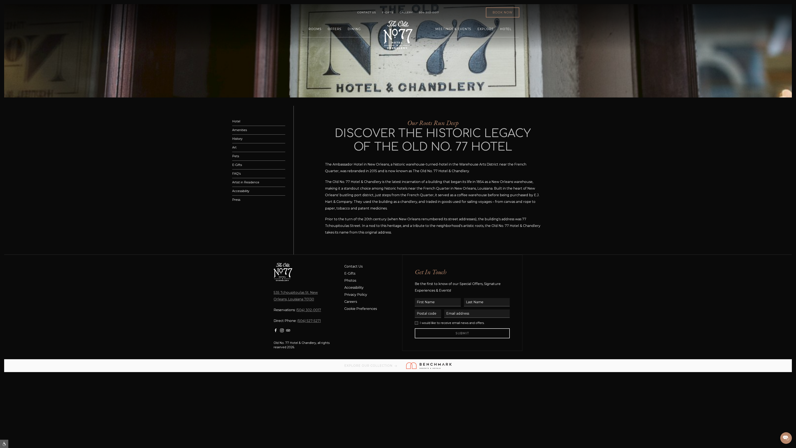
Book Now (503, 12)
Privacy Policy (355, 295)
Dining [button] (354, 29)
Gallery (406, 12)
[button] (4, 444)
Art (234, 147)
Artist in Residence (245, 182)
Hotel (506, 29)
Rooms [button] (315, 29)
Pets (235, 156)
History (237, 139)
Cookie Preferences (360, 309)
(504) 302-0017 (308, 310)
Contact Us (366, 12)
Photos (350, 280)
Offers (334, 29)
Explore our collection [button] (369, 366)
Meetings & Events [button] (453, 29)
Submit (462, 333)
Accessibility (240, 191)
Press (236, 200)
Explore (485, 29)
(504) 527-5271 (309, 321)
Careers (350, 302)
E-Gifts (387, 12)
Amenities (239, 130)
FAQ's (236, 173)
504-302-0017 (429, 12)
